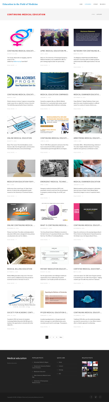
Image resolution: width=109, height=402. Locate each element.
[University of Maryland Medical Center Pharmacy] (90, 369)
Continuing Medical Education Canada (88, 312)
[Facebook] (91, 396)
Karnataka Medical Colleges (41, 362)
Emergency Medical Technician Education (54, 182)
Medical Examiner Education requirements (88, 94)
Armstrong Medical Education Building (88, 138)
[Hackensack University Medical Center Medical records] (84, 369)
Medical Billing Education (19, 269)
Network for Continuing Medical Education (88, 51)
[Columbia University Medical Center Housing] (84, 363)
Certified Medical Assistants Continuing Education (88, 269)
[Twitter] (95, 396)
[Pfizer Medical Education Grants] (54, 299)
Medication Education (39, 371)
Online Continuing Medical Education (21, 225)
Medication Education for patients (21, 182)
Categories (88, 4)
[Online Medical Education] (21, 124)
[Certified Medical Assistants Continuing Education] (88, 255)
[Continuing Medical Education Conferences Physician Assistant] (88, 212)
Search (103, 4)
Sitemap (96, 4)
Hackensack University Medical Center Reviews (41, 367)
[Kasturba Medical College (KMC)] (95, 369)
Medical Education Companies (54, 94)
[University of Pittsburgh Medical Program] (90, 374)
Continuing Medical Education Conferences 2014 (54, 138)
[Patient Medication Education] (54, 255)
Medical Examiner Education (87, 182)
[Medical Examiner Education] (88, 168)
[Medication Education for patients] (21, 168)
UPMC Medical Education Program (54, 51)
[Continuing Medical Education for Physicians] (21, 81)
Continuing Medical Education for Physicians (21, 94)
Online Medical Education (19, 138)
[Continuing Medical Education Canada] (88, 299)
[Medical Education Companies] (54, 81)
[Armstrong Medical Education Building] (88, 124)
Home (81, 4)
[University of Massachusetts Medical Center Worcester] (95, 374)
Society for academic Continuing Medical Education (21, 312)
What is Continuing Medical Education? (54, 225)
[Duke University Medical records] (95, 363)
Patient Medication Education (54, 269)
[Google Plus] (100, 396)
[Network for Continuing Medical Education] (88, 37)
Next (61, 337)
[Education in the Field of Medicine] (20, 3)
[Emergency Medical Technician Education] (54, 168)
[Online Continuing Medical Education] (21, 212)
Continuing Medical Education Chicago (21, 51)
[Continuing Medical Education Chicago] (21, 37)
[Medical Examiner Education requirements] (88, 81)
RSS (60, 373)
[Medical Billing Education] (21, 255)
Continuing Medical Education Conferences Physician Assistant (88, 225)
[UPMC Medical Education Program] (54, 37)
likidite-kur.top (17, 61)
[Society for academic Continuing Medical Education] (21, 299)
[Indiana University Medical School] (84, 374)
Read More (10, 65)
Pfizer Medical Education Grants (54, 312)
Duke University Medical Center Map (41, 376)
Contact (61, 366)
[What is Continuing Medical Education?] (54, 212)
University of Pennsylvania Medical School (40, 381)
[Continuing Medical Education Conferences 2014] (54, 124)
